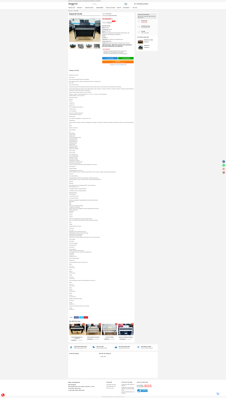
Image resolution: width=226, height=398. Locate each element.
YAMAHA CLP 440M (148, 39)
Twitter (81, 317)
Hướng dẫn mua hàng (111, 384)
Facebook (76, 317)
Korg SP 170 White (93, 337)
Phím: (103, 32)
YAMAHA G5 (146, 45)
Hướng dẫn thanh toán (111, 386)
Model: (103, 31)
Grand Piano (89, 7)
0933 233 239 (78, 388)
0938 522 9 (81, 390)
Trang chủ (71, 7)
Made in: (104, 27)
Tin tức (135, 7)
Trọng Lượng (105, 41)
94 (83, 390)
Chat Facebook (126, 58)
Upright (79, 7)
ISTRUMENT (126, 7)
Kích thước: (105, 39)
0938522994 (118, 64)
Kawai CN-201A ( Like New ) (77, 337)
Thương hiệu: (105, 29)
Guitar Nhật (103, 356)
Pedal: (103, 35)
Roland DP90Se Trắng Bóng (126, 337)
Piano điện (99, 7)
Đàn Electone (110, 7)
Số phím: (104, 37)
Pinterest (85, 317)
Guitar (119, 7)
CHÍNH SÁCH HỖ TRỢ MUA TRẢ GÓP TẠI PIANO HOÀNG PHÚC (127, 389)
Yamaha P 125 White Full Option (109, 337)
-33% (114, 21)
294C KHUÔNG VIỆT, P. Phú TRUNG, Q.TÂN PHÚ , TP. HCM (81, 386)
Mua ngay (117, 62)
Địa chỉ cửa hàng (109, 388)
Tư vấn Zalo (110, 58)
